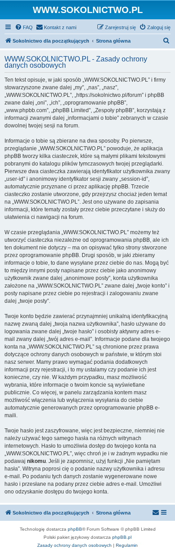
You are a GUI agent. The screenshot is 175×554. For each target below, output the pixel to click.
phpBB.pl (121, 537)
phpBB (75, 529)
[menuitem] (24, 27)
